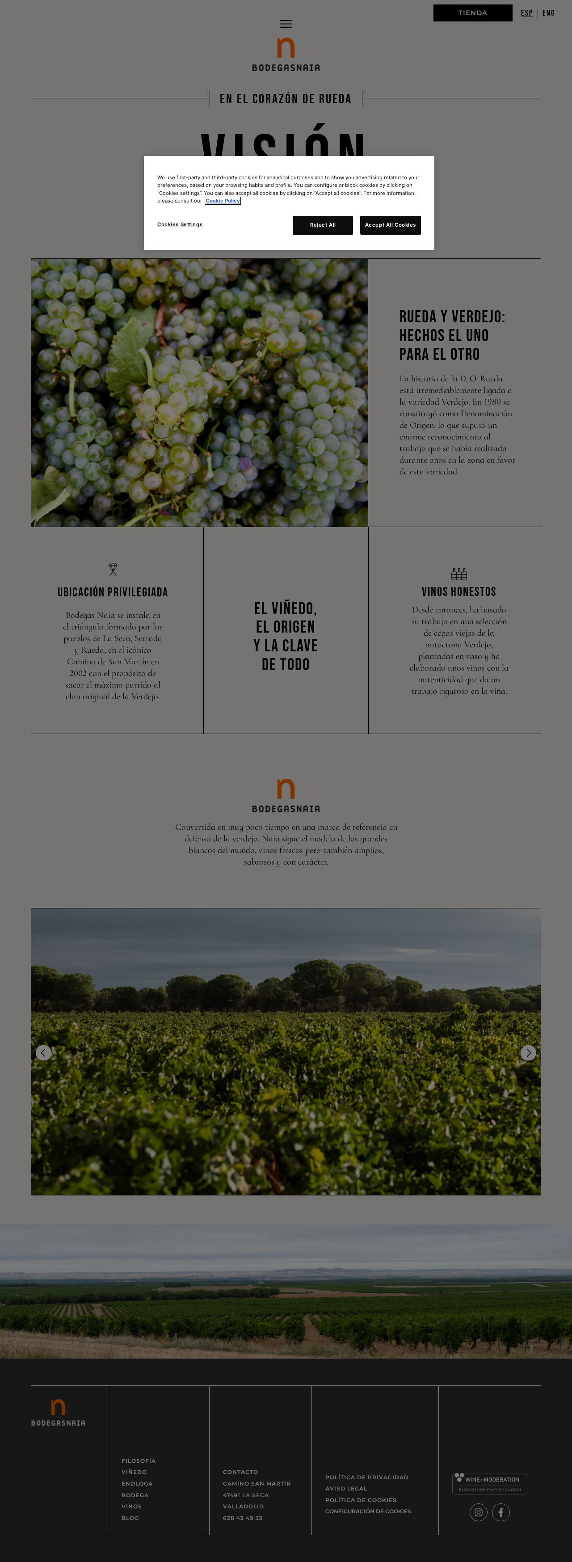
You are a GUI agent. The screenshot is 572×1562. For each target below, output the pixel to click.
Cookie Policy (223, 201)
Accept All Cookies (390, 225)
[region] (289, 202)
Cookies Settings (179, 224)
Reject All (323, 225)
